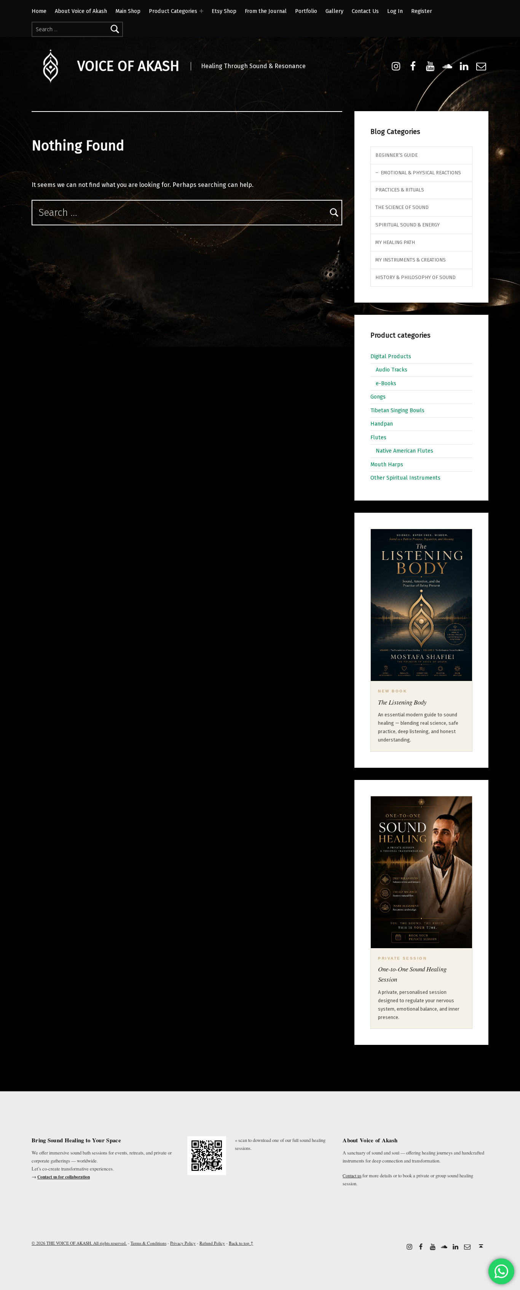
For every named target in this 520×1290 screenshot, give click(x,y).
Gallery (334, 11)
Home (39, 11)
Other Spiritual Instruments (405, 477)
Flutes (378, 437)
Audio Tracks (391, 369)
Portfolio (306, 11)
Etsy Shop (224, 11)
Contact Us (365, 11)
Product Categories (173, 11)
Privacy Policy (183, 1243)
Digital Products (390, 356)
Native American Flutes (404, 450)
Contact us (352, 1175)
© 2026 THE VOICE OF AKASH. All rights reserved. (79, 1243)
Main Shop (127, 11)
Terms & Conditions (148, 1243)
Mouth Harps (386, 464)
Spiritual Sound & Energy (407, 225)
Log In (395, 11)
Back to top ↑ (241, 1243)
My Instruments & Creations (410, 260)
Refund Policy (212, 1243)
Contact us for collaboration (63, 1177)
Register (421, 11)
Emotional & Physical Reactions (421, 172)
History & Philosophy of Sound (415, 277)
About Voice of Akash (81, 11)
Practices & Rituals (399, 190)
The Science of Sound (402, 207)
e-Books (386, 383)
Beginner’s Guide (396, 155)
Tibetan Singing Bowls (397, 410)
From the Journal (266, 11)
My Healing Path (395, 242)
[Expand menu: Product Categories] (201, 11)
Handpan (381, 423)
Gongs (378, 396)
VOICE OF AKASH (128, 66)
